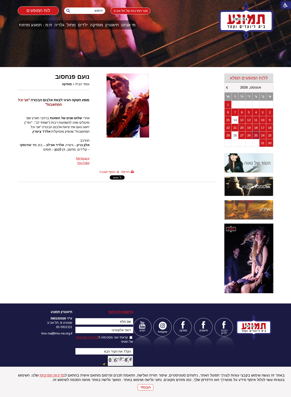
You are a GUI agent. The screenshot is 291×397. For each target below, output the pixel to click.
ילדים (83, 25)
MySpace (82, 158)
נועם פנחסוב (72, 76)
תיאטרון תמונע (61, 312)
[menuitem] (128, 24)
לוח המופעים (38, 10)
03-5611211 (64, 327)
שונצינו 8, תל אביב (59, 322)
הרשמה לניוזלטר (120, 312)
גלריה (59, 25)
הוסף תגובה (107, 172)
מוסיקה (96, 25)
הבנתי (145, 387)
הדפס (125, 172)
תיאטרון (112, 25)
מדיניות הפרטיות (52, 375)
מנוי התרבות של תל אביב (130, 11)
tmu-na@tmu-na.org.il (56, 333)
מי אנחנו (128, 25)
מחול (71, 25)
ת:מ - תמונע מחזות (35, 25)
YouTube (83, 163)
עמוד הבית (82, 84)
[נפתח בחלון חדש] (142, 327)
